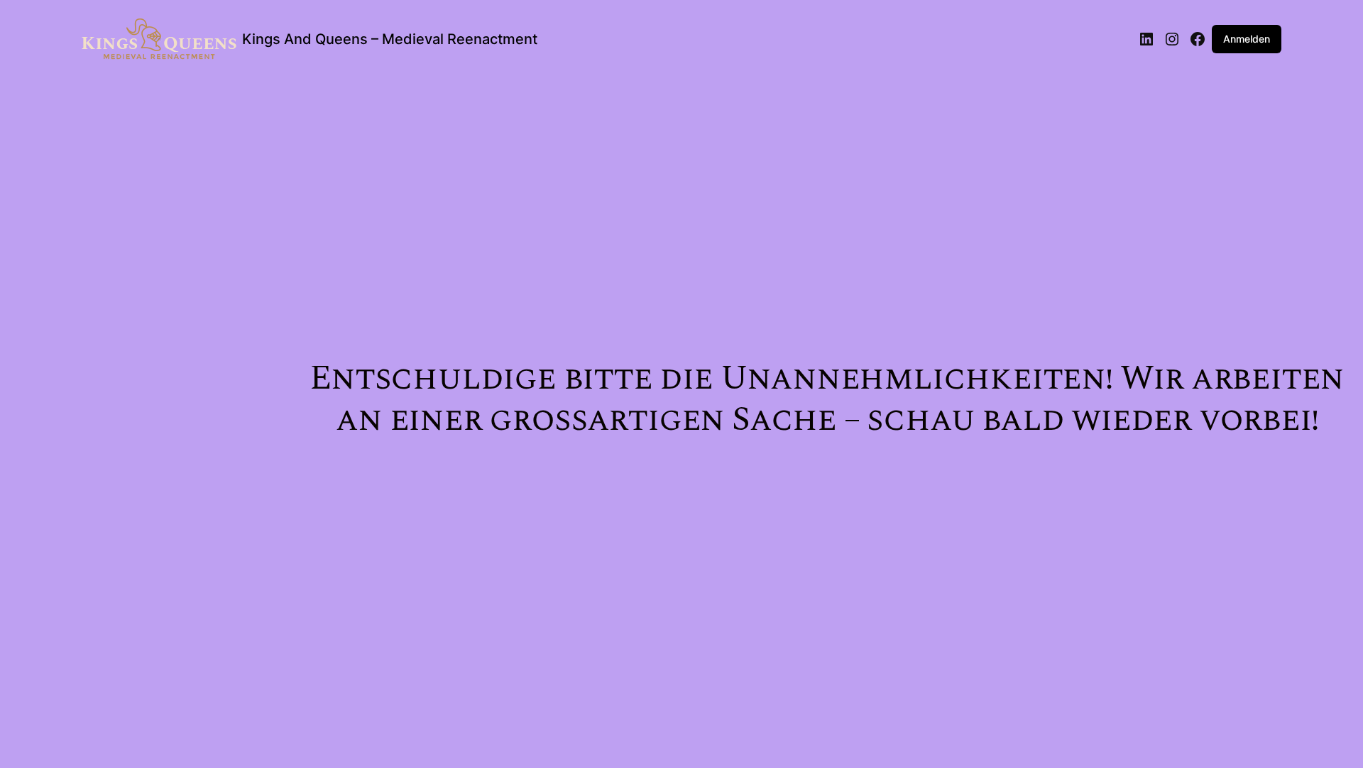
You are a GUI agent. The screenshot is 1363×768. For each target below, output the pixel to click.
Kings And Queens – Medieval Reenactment (389, 39)
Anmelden (1246, 39)
